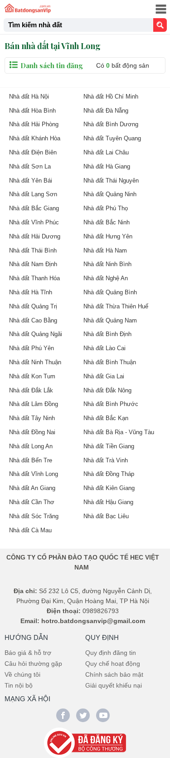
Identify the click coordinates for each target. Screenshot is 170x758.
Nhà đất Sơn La (30, 166)
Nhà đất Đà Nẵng (105, 110)
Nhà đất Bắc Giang (34, 208)
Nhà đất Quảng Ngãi (35, 334)
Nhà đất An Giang (32, 488)
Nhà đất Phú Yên (31, 348)
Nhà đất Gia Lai (103, 376)
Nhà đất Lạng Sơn (33, 194)
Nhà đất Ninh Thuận (35, 362)
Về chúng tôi (22, 674)
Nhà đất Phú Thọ (105, 208)
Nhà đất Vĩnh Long (33, 474)
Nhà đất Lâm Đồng (33, 404)
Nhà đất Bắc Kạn (105, 418)
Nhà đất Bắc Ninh (106, 222)
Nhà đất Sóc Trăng (33, 516)
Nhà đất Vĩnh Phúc (34, 222)
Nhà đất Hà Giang (106, 166)
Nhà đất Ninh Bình (107, 264)
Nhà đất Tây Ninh (32, 418)
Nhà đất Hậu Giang (108, 502)
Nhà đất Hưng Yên (107, 236)
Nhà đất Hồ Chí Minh (110, 96)
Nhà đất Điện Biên (33, 152)
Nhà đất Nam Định (33, 264)
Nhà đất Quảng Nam (110, 320)
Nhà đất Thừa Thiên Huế (115, 306)
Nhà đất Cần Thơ (31, 502)
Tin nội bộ (19, 685)
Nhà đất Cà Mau (30, 530)
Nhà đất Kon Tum (32, 376)
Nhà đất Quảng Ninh (109, 194)
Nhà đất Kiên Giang (109, 488)
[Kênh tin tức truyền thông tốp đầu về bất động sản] (28, 8)
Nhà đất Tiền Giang (108, 446)
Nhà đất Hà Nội (29, 96)
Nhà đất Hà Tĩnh (30, 292)
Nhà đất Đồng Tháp (108, 474)
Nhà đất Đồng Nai (32, 432)
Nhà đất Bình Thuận (109, 362)
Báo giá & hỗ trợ (28, 652)
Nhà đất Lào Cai (104, 348)
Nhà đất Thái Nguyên (111, 180)
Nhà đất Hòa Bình (32, 110)
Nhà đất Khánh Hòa (34, 138)
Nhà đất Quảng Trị (33, 306)
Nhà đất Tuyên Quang (112, 138)
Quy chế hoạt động (112, 663)
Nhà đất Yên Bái (30, 180)
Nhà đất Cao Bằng (33, 320)
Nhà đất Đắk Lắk (31, 390)
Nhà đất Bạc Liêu (106, 516)
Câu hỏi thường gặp (33, 663)
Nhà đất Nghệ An (105, 278)
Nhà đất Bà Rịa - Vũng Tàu (118, 432)
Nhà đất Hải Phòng (33, 124)
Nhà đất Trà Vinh (105, 460)
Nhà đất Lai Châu (106, 152)
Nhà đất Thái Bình (33, 250)
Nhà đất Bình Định (107, 334)
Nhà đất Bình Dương (110, 124)
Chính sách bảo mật (114, 674)
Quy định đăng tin (110, 652)
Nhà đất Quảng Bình (110, 292)
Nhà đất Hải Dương (34, 236)
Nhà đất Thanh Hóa (34, 278)
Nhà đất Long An (31, 446)
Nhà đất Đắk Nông (107, 390)
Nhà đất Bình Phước (110, 404)
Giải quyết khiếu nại (113, 685)
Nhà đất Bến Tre (30, 460)
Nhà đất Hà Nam (105, 250)
